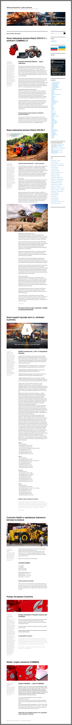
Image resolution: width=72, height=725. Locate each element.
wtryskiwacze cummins (10, 653)
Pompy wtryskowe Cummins (20, 596)
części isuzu (61, 163)
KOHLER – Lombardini (55, 116)
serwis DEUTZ (60, 184)
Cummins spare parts (12, 356)
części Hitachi (9, 72)
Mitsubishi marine (59, 177)
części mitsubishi (53, 165)
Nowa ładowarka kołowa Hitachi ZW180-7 (26, 130)
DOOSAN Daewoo (54, 100)
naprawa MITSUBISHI (54, 182)
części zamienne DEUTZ (60, 165)
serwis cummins (9, 78)
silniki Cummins (11, 80)
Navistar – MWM (54, 122)
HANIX (52, 104)
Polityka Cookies (54, 41)
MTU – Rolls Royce (54, 121)
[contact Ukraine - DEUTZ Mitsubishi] (62, 48)
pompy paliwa (8, 628)
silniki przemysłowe (12, 81)
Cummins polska (9, 66)
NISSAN (52, 124)
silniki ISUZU (62, 189)
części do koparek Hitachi (10, 68)
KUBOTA (52, 117)
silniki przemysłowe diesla (54, 198)
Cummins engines (12, 65)
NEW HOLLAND (53, 123)
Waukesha (53, 132)
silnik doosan (53, 189)
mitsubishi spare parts (60, 179)
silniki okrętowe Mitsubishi (54, 194)
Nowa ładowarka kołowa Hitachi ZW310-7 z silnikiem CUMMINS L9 (27, 39)
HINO (52, 106)
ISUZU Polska (58, 174)
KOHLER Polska (53, 175)
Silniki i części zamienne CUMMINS (23, 662)
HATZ (52, 105)
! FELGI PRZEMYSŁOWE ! (55, 87)
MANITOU (53, 119)
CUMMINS (8, 62)
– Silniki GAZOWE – (54, 85)
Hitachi (13, 74)
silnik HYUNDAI (12, 368)
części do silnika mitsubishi (55, 163)
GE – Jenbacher (53, 103)
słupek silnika (58, 203)
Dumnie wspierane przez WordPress (25, 720)
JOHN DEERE (53, 113)
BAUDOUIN (53, 92)
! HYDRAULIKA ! (54, 88)
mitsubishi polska (53, 179)
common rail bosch (9, 619)
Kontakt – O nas (54, 40)
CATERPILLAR (53, 96)
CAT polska (58, 160)
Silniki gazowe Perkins (60, 144)
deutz (62, 172)
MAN (52, 118)
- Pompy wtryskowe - (10, 615)
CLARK (52, 97)
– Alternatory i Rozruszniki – (56, 82)
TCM (52, 128)
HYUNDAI (11, 352)
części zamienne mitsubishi (55, 170)
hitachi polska (11, 76)
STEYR (52, 127)
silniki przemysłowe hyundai (11, 373)
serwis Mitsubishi (53, 187)
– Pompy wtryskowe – (55, 83)
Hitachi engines (9, 75)
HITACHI (11, 62)
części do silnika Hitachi (10, 71)
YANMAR (52, 135)
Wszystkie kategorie (9, 63)
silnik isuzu (62, 201)
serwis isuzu (53, 186)
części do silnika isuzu (54, 162)
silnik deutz (62, 187)
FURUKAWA (53, 102)
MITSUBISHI (53, 120)
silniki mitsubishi (53, 191)
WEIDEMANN (53, 133)
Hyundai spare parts (9, 365)
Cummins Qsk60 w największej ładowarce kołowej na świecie (26, 518)
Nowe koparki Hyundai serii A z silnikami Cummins (25, 318)
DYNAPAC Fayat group (54, 101)
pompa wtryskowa (12, 626)
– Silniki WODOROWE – (55, 86)
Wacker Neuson (53, 131)
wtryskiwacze (11, 652)
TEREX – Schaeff (54, 129)
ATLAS (52, 91)
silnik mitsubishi (53, 203)
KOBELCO (52, 115)
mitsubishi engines (53, 177)
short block (58, 187)
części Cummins (12, 67)
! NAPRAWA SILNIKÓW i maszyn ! (56, 89)
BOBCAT (52, 93)
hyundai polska (11, 364)
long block (58, 175)
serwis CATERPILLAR (54, 184)
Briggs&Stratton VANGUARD (55, 94)
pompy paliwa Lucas (9, 632)
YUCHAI (52, 136)
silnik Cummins (11, 79)
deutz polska (53, 174)
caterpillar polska (53, 160)
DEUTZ (52, 99)
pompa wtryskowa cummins (10, 627)
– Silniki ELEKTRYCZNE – (55, 84)
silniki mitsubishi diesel (60, 191)
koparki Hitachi (12, 77)
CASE (52, 95)
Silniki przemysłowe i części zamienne (19, 7)
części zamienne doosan (54, 167)
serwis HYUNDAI (9, 367)
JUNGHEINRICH (53, 114)
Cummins (8, 65)
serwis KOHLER (58, 186)
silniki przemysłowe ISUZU (55, 199)
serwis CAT (60, 182)
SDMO (52, 126)
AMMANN (53, 90)
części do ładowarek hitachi (10, 69)
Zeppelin (52, 137)
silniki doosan (58, 189)
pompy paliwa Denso (12, 631)
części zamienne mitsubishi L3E (55, 172)
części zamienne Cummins (10, 556)
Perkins (52, 125)
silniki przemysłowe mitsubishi (55, 201)
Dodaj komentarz (9, 86)
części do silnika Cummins (10, 70)
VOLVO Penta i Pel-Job (54, 130)
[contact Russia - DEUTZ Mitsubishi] (54, 48)
